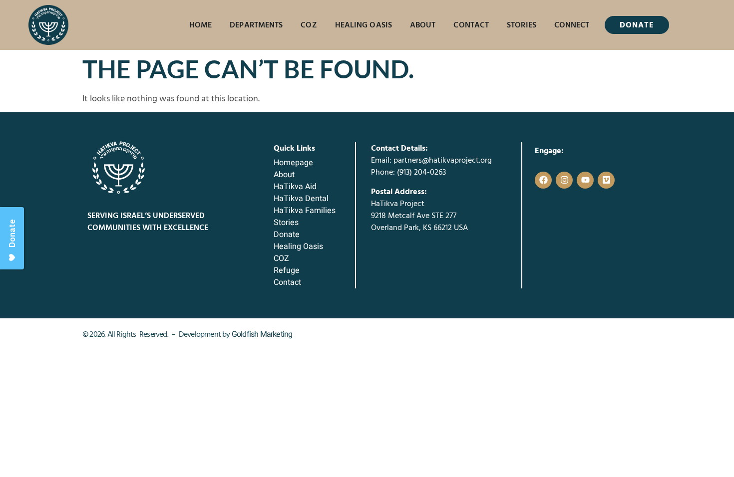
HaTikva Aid (295, 187)
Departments (256, 24)
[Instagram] (564, 180)
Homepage (293, 163)
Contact (471, 24)
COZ (309, 24)
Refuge (287, 270)
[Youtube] (585, 180)
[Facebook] (543, 180)
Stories (521, 24)
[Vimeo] (606, 180)
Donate (287, 234)
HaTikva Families (305, 211)
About (423, 24)
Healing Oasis (363, 24)
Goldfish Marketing (262, 334)
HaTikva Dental (301, 199)
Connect (572, 24)
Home (200, 24)
